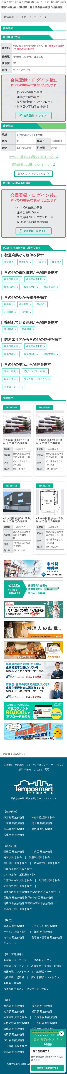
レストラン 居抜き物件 (44, 926)
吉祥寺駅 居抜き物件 (43, 1028)
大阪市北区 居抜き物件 (43, 892)
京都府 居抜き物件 (14, 829)
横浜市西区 (10, 287)
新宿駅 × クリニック (15, 960)
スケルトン (10, 943)
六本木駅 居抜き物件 (45, 1017)
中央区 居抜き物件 (42, 851)
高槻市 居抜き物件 (14, 897)
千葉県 (40, 262)
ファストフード (12, 387)
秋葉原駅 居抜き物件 (15, 1017)
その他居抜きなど (25, 134)
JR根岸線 (27, 57)
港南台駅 (17, 57)
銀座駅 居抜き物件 (14, 1028)
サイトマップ (57, 765)
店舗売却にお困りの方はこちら (32, 164)
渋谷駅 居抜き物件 (42, 1005)
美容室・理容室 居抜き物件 (47, 937)
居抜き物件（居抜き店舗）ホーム (20, 2)
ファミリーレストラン (35, 379)
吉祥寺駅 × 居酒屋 (14, 977)
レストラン (10, 379)
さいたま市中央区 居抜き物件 (20, 874)
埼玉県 (55, 262)
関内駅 (40, 304)
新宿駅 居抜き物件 (14, 1005)
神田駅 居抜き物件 (47, 1023)
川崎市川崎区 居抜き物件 (18, 869)
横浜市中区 (30, 287)
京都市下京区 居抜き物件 (18, 909)
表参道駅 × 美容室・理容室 (46, 966)
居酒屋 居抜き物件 (14, 926)
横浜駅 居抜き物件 (42, 1011)
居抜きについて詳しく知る (31, 173)
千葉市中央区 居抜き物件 (18, 880)
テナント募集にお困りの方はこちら (32, 156)
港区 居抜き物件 (13, 857)
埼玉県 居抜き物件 (42, 823)
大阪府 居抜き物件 (42, 829)
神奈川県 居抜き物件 (43, 817)
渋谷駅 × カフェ (43, 960)
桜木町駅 (24, 304)
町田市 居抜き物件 (49, 880)
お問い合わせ (24, 769)
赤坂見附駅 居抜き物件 (16, 1023)
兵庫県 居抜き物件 (14, 834)
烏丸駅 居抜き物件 (14, 1051)
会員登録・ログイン (35, 115)
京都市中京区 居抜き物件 (39, 903)
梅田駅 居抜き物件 (14, 1034)
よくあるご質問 (41, 769)
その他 (38, 134)
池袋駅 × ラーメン (14, 966)
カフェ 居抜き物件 (14, 937)
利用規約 (19, 765)
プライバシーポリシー (37, 765)
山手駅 (25, 312)
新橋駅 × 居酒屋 (12, 983)
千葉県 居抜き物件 (14, 823)
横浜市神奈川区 (34, 279)
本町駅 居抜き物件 (14, 1040)
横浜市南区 (49, 287)
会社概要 (8, 765)
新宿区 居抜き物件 (14, 851)
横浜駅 (7, 304)
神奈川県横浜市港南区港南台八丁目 (30, 46)
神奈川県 (24, 262)
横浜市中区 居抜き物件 (47, 863)
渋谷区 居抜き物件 (39, 857)
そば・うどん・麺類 (34, 371)
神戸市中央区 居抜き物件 (39, 897)
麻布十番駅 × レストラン (45, 977)
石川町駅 (8, 312)
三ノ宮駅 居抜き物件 (15, 1046)
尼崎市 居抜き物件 (14, 903)
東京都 (7, 262)
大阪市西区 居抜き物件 (16, 892)
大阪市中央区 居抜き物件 (18, 886)
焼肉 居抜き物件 (43, 931)
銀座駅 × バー (44, 971)
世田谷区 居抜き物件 (15, 863)
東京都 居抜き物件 (14, 817)
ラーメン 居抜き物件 (15, 931)
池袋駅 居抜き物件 (14, 1011)
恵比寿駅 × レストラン (16, 971)
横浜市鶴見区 (11, 279)
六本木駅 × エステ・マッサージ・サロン (26, 989)
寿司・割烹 (10, 371)
